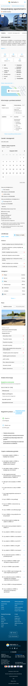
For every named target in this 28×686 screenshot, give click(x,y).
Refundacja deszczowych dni (8, 209)
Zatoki (2, 625)
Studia (2, 609)
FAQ (13, 678)
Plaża (2, 626)
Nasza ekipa (17, 619)
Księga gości (17, 618)
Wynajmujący (14, 636)
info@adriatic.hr (18, 654)
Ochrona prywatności (13, 676)
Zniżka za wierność (19, 607)
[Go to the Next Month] (24, 151)
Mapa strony (13, 681)
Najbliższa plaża (7, 306)
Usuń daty (22, 182)
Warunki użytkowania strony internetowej (13, 673)
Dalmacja (3, 619)
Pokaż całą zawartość (6, 83)
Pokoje (2, 607)
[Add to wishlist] (20, 15)
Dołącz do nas (18, 621)
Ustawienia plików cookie (13, 683)
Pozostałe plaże (20, 306)
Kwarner (3, 618)
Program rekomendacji (20, 610)
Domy (2, 605)
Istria (2, 616)
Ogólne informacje (19, 623)
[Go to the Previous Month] (3, 151)
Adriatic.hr (17, 616)
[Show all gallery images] (2, 15)
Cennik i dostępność (14, 33)
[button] (13, 22)
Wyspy (2, 621)
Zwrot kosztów (18, 609)
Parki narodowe (4, 623)
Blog (16, 625)
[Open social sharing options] (24, 15)
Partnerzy (14, 632)
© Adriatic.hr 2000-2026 (13, 671)
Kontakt (14, 652)
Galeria (3, 33)
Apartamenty (4, 603)
